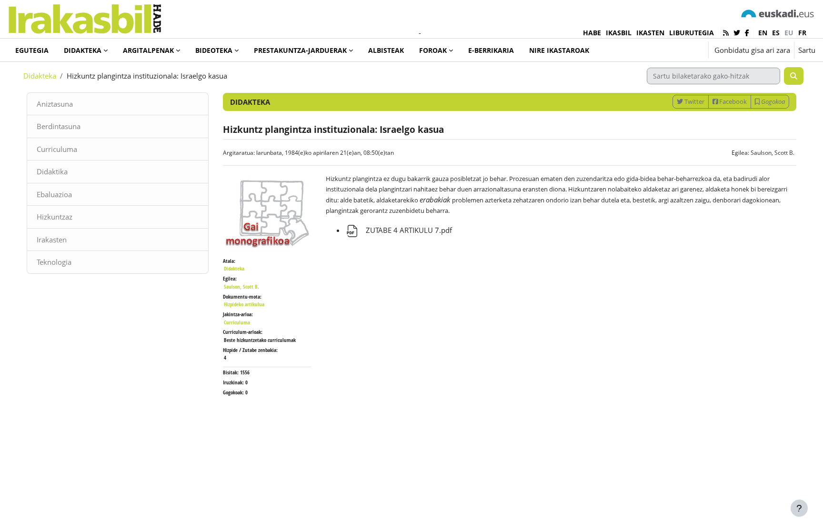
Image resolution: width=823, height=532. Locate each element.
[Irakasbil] (84, 16)
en (762, 32)
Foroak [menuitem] (433, 50)
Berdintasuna (58, 126)
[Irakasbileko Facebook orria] (747, 33)
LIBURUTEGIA (691, 32)
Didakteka (39, 75)
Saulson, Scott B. (772, 153)
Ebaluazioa (54, 194)
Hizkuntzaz (54, 216)
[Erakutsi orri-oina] (799, 508)
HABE (592, 32)
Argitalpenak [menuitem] (148, 50)
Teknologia (54, 262)
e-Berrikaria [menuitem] (491, 50)
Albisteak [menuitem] (386, 50)
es (776, 32)
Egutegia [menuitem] (32, 50)
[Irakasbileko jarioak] (726, 33)
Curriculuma (57, 149)
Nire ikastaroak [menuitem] (559, 50)
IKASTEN (650, 32)
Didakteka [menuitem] (82, 50)
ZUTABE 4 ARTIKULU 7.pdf (408, 230)
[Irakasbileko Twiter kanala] (737, 33)
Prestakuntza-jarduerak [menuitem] (300, 50)
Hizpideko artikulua (244, 304)
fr (802, 32)
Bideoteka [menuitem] (213, 50)
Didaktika (52, 171)
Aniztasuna (55, 104)
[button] (671, 50)
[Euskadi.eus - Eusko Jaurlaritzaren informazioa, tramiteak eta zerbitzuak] (778, 13)
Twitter (693, 101)
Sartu (806, 50)
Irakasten (52, 239)
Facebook (732, 101)
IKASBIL (619, 32)
